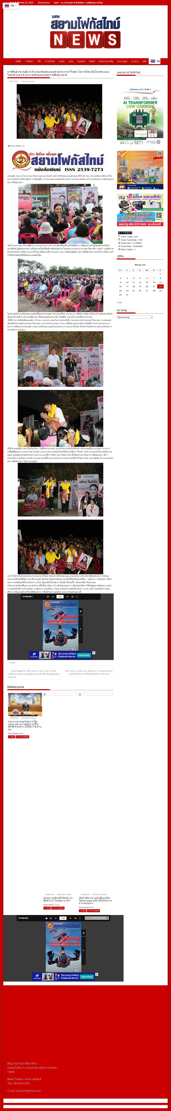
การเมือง (12, 662)
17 (127, 286)
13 (147, 282)
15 (160, 282)
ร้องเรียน (81, 61)
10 (127, 282)
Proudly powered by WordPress (68, 1106)
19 (140, 286)
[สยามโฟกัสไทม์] (9, 61)
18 (133, 286)
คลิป (145, 61)
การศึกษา (29, 61)
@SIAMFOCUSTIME (29, 718)
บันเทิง (92, 61)
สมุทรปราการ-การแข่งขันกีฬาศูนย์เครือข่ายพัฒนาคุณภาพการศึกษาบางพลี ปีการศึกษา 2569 (91, 2)
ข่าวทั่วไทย (50, 61)
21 (154, 286)
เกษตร (62, 61)
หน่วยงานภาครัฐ (106, 61)
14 (154, 282)
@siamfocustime (28, 81)
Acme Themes (111, 1106)
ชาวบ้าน (135, 61)
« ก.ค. (119, 302)
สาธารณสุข (122, 61)
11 (133, 282)
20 (147, 286)
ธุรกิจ (71, 61)
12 (140, 282)
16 (120, 286)
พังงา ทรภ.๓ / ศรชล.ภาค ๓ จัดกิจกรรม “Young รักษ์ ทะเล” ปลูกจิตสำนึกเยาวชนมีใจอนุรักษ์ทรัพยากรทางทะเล (89, 672)
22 (160, 286)
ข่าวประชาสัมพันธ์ (22, 737)
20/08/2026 (13, 718)
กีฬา (39, 61)
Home (18, 61)
